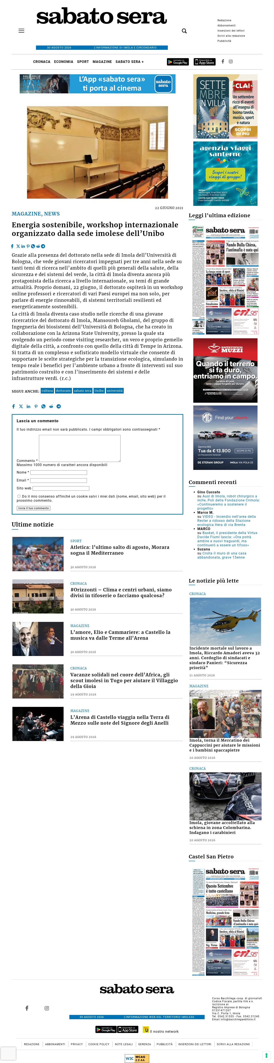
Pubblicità (224, 41)
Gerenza (145, 1044)
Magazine (102, 62)
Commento (27, 461)
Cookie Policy (99, 1044)
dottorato (63, 390)
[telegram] (43, 245)
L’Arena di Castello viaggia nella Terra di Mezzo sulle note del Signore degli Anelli (120, 720)
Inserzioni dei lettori (231, 30)
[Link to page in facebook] (27, 1008)
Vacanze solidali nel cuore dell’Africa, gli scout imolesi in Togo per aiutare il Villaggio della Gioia (124, 680)
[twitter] (18, 245)
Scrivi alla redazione (231, 35)
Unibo (99, 390)
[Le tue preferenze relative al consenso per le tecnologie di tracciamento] (266, 1055)
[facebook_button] (223, 61)
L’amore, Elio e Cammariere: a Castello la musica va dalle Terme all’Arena (120, 635)
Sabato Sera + (130, 62)
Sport (83, 62)
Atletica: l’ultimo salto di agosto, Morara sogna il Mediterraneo (120, 550)
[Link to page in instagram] (46, 1008)
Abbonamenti (226, 25)
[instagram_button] (231, 61)
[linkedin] (23, 245)
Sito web (24, 488)
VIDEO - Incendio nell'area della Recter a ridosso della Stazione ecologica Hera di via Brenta (226, 521)
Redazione (224, 20)
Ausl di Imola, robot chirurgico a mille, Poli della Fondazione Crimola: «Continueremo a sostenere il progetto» (228, 502)
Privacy (77, 1044)
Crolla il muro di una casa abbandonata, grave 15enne (222, 555)
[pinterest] (28, 245)
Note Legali (124, 1044)
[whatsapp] (33, 245)
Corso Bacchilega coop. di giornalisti (237, 998)
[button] (178, 28)
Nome (23, 472)
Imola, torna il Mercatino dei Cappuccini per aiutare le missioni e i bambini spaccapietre (224, 745)
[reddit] (38, 245)
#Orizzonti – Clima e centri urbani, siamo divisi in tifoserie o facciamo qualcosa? (121, 592)
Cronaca (42, 62)
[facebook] (12, 245)
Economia (63, 62)
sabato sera (82, 390)
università (115, 390)
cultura (47, 390)
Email (23, 480)
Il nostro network (164, 1032)
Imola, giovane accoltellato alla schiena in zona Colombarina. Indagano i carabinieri (222, 827)
